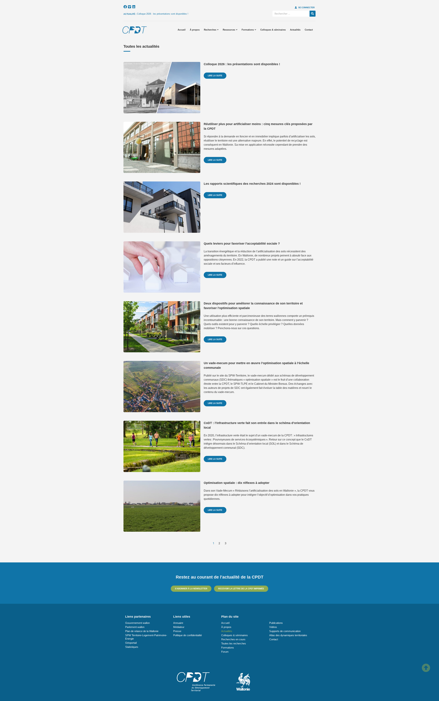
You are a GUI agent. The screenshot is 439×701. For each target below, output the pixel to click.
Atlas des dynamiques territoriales (288, 635)
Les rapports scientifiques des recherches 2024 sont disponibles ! (252, 183)
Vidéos (273, 627)
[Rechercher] (313, 14)
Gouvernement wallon (137, 622)
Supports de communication (285, 631)
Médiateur (178, 627)
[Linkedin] (133, 7)
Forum (225, 651)
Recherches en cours (233, 639)
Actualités (295, 29)
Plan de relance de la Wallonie (141, 631)
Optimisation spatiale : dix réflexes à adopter (236, 483)
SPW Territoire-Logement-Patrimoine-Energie (146, 637)
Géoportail (131, 642)
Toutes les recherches (233, 643)
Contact (309, 29)
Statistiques (131, 646)
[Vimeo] (129, 7)
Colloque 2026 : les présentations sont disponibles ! (162, 14)
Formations (248, 29)
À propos (195, 29)
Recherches (210, 29)
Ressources (229, 29)
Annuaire (178, 622)
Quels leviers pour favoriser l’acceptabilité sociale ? (242, 243)
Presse (177, 631)
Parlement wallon (134, 627)
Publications (276, 622)
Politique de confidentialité (187, 635)
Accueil (182, 29)
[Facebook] (125, 7)
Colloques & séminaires (273, 29)
